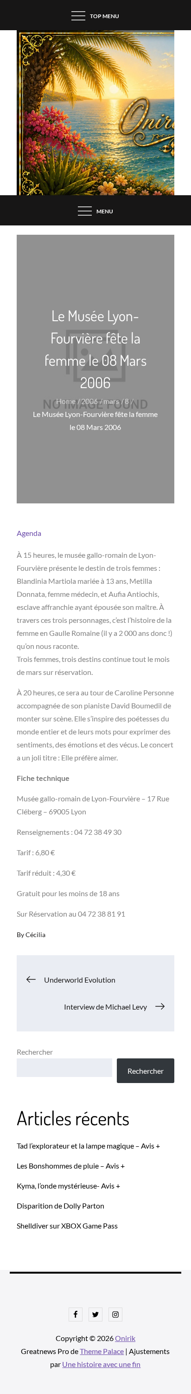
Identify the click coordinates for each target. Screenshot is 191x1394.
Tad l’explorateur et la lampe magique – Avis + (88, 1145)
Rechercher (35, 1051)
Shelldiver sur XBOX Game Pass (67, 1225)
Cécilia (35, 934)
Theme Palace (102, 1351)
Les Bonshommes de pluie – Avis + (71, 1165)
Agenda (29, 533)
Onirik (125, 1338)
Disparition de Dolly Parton (60, 1205)
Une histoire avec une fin (101, 1364)
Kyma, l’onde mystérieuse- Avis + (68, 1185)
